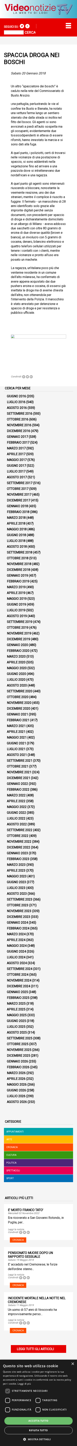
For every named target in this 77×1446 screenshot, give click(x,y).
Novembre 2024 (19, 980)
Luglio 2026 (16, 1096)
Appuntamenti (15, 1131)
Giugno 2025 (16, 1021)
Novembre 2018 (19, 564)
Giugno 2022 (16, 813)
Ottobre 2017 (17, 489)
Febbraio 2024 (18, 928)
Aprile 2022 (16, 801)
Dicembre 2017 (18, 500)
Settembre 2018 (19, 552)
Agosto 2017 (17, 477)
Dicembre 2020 (18, 708)
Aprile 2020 (16, 662)
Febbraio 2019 (18, 581)
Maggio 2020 (17, 668)
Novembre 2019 (19, 633)
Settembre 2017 (19, 483)
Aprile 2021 (16, 732)
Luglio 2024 (16, 957)
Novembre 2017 (19, 494)
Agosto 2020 (17, 685)
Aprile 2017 (16, 454)
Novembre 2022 (19, 841)
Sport (10, 1178)
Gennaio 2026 (17, 1061)
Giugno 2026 (16, 1090)
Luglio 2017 (16, 471)
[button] (38, 1439)
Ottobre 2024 (17, 974)
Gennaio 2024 (17, 922)
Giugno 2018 (16, 535)
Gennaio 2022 (17, 784)
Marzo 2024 (16, 934)
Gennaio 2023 (17, 853)
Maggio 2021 (17, 737)
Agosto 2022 (17, 824)
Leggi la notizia (16, 1229)
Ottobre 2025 (17, 1044)
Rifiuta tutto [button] (38, 1430)
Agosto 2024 (17, 963)
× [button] (72, 1363)
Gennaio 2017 (17, 437)
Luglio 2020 (16, 680)
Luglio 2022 (16, 818)
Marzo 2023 (16, 865)
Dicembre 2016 (18, 431)
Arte (9, 1139)
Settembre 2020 (19, 691)
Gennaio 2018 (17, 506)
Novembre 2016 (19, 425)
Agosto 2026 (17, 1102)
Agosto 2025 (17, 1032)
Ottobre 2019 (17, 627)
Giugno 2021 (16, 743)
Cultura (11, 1155)
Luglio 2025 (16, 1027)
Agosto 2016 (17, 408)
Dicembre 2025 (18, 1055)
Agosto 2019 (17, 616)
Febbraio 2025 (18, 998)
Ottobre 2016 (17, 419)
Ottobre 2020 (17, 697)
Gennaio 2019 (17, 575)
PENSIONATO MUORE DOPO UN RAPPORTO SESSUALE (30, 1255)
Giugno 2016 (16, 396)
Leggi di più (24, 1383)
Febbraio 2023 (18, 859)
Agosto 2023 (17, 894)
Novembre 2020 (19, 703)
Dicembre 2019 (18, 639)
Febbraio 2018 (18, 512)
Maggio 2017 (17, 460)
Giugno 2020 (16, 674)
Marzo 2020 (16, 656)
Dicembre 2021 (18, 778)
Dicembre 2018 (18, 570)
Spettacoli (13, 1170)
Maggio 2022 (17, 807)
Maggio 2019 (17, 599)
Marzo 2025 (16, 1003)
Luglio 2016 (16, 402)
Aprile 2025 (16, 1009)
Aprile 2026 (16, 1079)
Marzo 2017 (16, 448)
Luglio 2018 (16, 541)
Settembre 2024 (19, 969)
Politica (11, 1162)
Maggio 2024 (17, 946)
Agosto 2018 (17, 546)
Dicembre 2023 (18, 917)
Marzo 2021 (16, 726)
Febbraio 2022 (18, 789)
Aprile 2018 (16, 523)
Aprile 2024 (16, 940)
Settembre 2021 (19, 760)
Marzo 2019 (16, 587)
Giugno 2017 (16, 466)
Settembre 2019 (19, 622)
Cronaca (12, 1147)
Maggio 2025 (17, 1015)
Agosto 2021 (17, 755)
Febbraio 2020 (18, 651)
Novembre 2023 (19, 911)
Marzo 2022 (16, 795)
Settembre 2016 (19, 413)
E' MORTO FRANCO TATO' (25, 1210)
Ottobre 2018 (17, 558)
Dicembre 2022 (18, 847)
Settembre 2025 (19, 1038)
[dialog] (38, 1403)
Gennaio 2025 (17, 992)
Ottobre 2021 (17, 766)
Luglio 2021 (16, 749)
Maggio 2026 (17, 1084)
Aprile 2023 (16, 870)
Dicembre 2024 (18, 986)
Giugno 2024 (16, 951)
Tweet (27, 376)
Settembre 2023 (19, 899)
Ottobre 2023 (17, 905)
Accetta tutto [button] (38, 1420)
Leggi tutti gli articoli (35, 1349)
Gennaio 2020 (17, 645)
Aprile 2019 (16, 593)
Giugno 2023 (16, 882)
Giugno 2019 (16, 604)
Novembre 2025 (19, 1050)
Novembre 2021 (19, 772)
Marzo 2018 (16, 518)
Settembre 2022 (19, 830)
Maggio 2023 (17, 876)
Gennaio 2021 (17, 714)
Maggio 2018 (17, 529)
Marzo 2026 (16, 1073)
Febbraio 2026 (18, 1067)
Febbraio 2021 (18, 720)
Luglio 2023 (16, 888)
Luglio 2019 (16, 610)
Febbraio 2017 (18, 442)
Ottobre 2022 (17, 836)
